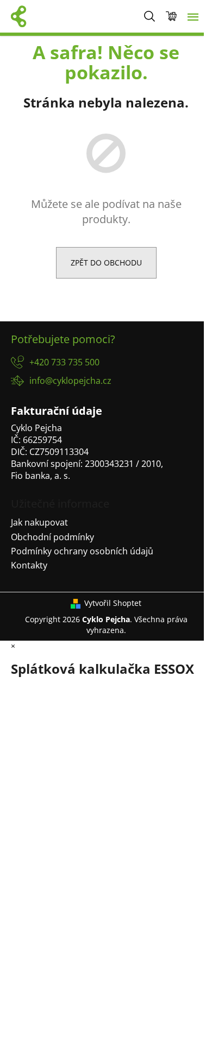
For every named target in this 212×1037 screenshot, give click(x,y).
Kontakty (29, 565)
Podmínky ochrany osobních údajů (82, 551)
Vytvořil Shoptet (112, 603)
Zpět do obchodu (106, 262)
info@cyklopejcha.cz (70, 381)
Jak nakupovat (39, 522)
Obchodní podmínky (52, 537)
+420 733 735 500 (64, 362)
